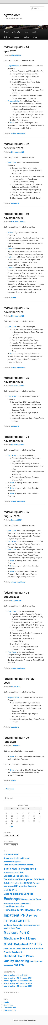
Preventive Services (33, 948)
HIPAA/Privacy (25, 903)
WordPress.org (10, 1010)
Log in (6, 1002)
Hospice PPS (33, 910)
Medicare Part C (16, 932)
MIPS (33, 938)
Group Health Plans (31, 899)
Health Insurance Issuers (12, 903)
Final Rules (12, 162)
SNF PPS (19, 965)
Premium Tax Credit (12, 948)
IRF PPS (9, 921)
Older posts (9, 789)
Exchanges (13, 898)
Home (6, 32)
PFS (38, 943)
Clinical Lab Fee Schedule (16, 875)
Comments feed (10, 1007)
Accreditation (11, 854)
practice (34, 32)
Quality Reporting (16, 961)
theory (26, 32)
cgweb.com (12, 15)
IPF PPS (33, 915)
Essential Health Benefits (18, 893)
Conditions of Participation (18, 879)
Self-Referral (8, 965)
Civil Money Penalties (11, 873)
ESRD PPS (10, 890)
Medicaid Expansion (13, 924)
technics (7, 37)
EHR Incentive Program (25, 885)
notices (13, 133)
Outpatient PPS (24, 944)
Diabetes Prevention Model (14, 883)
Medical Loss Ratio (12, 928)
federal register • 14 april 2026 (16, 49)
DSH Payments (9, 886)
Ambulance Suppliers (12, 861)
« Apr (11, 826)
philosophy (16, 32)
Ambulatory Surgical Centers (18, 864)
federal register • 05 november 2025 (16, 310)
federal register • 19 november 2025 (16, 216)
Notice (11, 122)
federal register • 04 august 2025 (16, 594)
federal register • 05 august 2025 (16, 514)
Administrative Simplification (16, 858)
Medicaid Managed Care (32, 925)
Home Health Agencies (14, 906)
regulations (21, 133)
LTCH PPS (22, 920)
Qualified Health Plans (19, 956)
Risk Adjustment (35, 961)
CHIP (34, 868)
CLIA (21, 872)
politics (26, 37)
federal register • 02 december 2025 (16, 146)
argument (17, 37)
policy (35, 37)
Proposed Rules (14, 65)
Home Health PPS (14, 910)
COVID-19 (39, 879)
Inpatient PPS (16, 915)
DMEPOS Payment (32, 883)
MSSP (8, 943)
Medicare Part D (17, 938)
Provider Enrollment (13, 952)
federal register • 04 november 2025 (16, 439)
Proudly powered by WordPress (24, 1020)
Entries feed (8, 1005)
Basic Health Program (18, 868)
